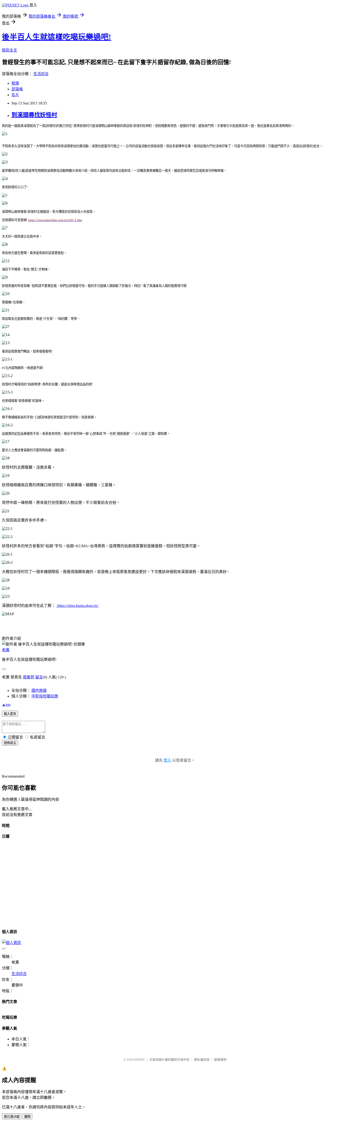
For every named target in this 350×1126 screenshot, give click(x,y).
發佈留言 (10, 743)
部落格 (17, 89)
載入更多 (10, 714)
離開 (27, 1116)
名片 (15, 95)
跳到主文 (9, 50)
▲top (6, 704)
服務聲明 (220, 1059)
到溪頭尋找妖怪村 (34, 115)
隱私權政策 (202, 1059)
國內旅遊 (39, 690)
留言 (39, 677)
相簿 (15, 83)
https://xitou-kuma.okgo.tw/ (77, 606)
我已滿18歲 (12, 1116)
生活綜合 (41, 74)
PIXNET (139, 1059)
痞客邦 (28, 677)
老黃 (6, 650)
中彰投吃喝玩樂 (44, 696)
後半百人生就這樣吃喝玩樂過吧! (56, 37)
